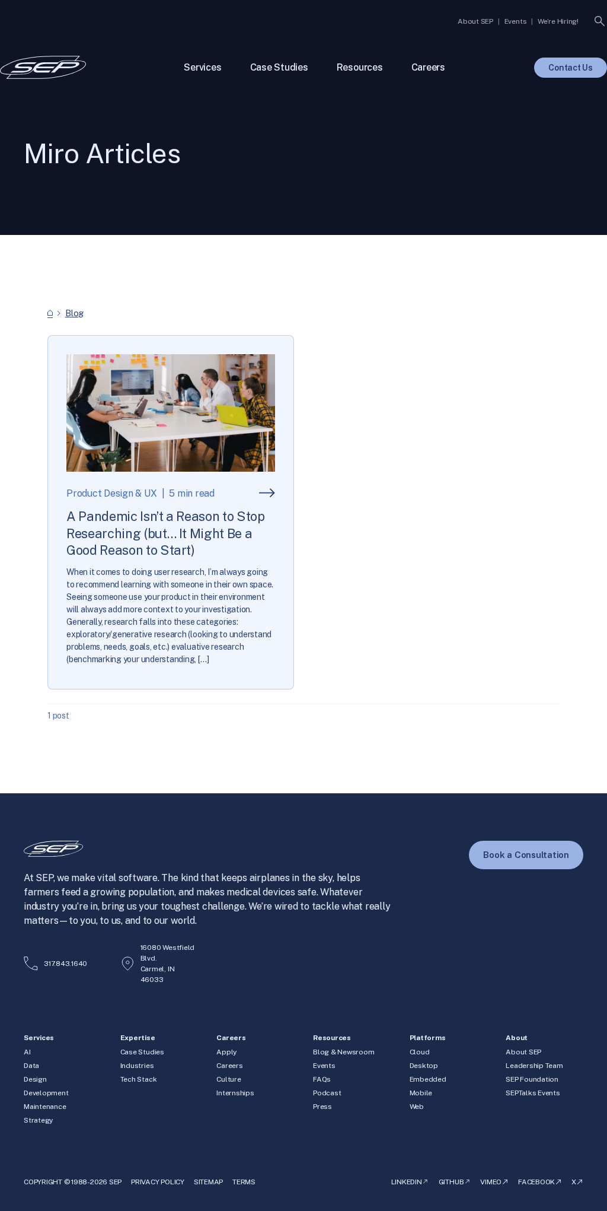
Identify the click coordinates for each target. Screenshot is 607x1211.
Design (35, 1079)
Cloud (420, 1052)
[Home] (50, 313)
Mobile (421, 1093)
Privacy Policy (157, 1182)
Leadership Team (534, 1065)
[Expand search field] (600, 21)
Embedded (428, 1079)
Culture (228, 1079)
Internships (235, 1093)
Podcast (327, 1093)
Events (324, 1065)
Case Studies (142, 1052)
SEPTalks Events (533, 1093)
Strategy (38, 1120)
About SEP (523, 1052)
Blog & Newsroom (343, 1052)
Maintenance (45, 1106)
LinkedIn (406, 1182)
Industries (137, 1065)
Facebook (536, 1182)
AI (27, 1052)
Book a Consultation (526, 855)
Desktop (424, 1065)
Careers (229, 1065)
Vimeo (490, 1182)
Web (417, 1106)
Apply (226, 1052)
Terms (243, 1182)
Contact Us (570, 67)
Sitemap (208, 1182)
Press (322, 1106)
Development (46, 1093)
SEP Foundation (532, 1079)
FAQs (322, 1079)
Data (31, 1065)
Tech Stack (138, 1079)
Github (451, 1182)
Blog (74, 313)
